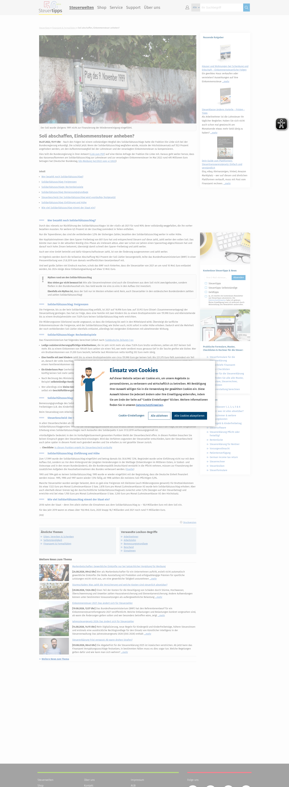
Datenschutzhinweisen (149, 405)
